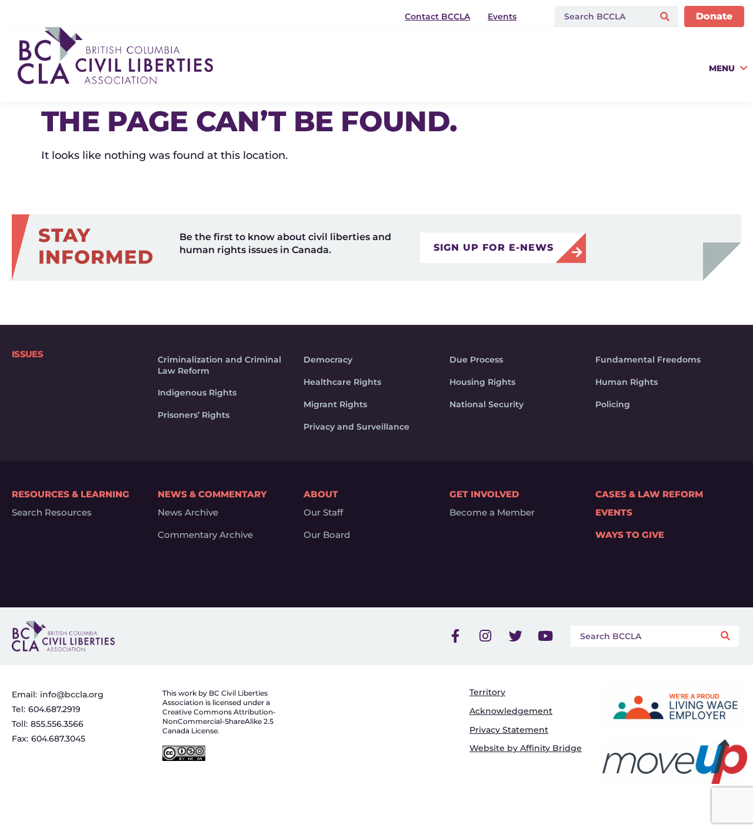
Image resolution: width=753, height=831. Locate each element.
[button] (492, 80)
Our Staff (323, 512)
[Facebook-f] (455, 636)
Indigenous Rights (197, 392)
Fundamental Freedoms (648, 359)
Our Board (327, 535)
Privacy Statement (508, 729)
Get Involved (484, 494)
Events (613, 512)
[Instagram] (485, 636)
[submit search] (666, 17)
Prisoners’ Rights (193, 415)
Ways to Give (629, 535)
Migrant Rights (335, 404)
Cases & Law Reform (649, 494)
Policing (612, 404)
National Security (486, 404)
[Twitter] (515, 636)
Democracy (328, 359)
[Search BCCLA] (601, 16)
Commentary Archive (205, 535)
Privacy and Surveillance (356, 426)
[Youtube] (545, 636)
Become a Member (492, 512)
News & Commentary (212, 494)
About (321, 494)
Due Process (476, 359)
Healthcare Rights (342, 382)
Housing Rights (482, 382)
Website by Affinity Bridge (525, 748)
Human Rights (626, 382)
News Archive (188, 512)
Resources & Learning (70, 494)
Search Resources (52, 512)
